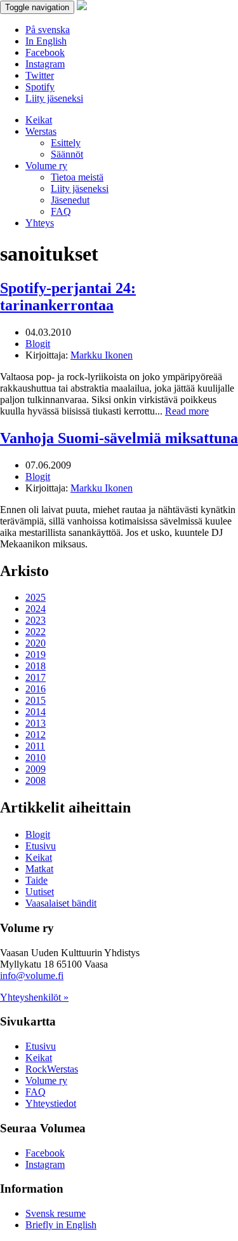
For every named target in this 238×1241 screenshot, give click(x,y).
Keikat (38, 119)
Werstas (40, 131)
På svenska (47, 29)
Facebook (45, 52)
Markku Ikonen (101, 355)
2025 (35, 597)
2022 (35, 631)
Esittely (66, 142)
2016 (35, 688)
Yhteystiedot (50, 1103)
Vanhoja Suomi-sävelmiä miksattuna (119, 438)
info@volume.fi (31, 975)
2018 (35, 666)
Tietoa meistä (77, 177)
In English (46, 41)
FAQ (61, 211)
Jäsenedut (70, 200)
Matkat (39, 868)
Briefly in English (60, 1224)
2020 (35, 643)
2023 (35, 620)
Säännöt (67, 154)
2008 (35, 780)
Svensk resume (55, 1213)
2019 (35, 654)
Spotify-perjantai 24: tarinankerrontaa (68, 296)
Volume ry (46, 165)
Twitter (39, 75)
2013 (35, 723)
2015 (35, 700)
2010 (35, 757)
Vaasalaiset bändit (60, 903)
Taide (36, 880)
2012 (35, 734)
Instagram (45, 63)
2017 (35, 677)
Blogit (37, 343)
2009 (35, 769)
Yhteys (39, 222)
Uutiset (39, 891)
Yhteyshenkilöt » (34, 997)
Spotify (40, 86)
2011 (35, 746)
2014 (35, 711)
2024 (35, 608)
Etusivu (40, 845)
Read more (187, 411)
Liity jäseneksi (54, 98)
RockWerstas (51, 1069)
